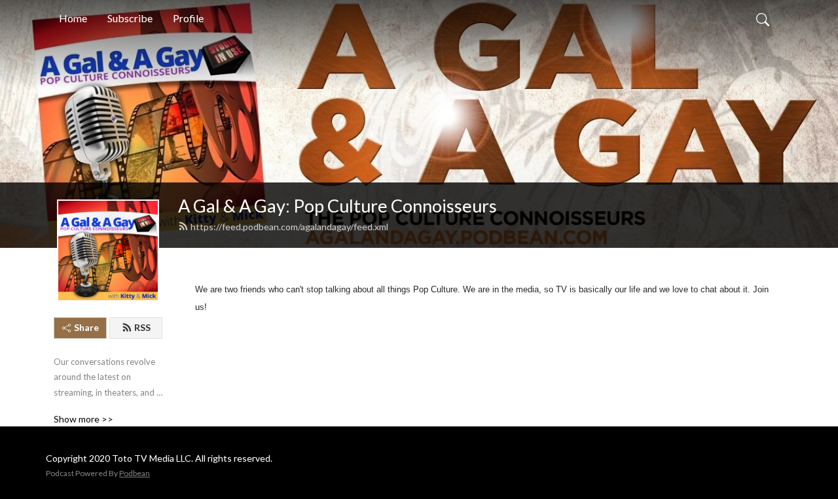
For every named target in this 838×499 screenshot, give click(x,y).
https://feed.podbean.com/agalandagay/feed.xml (289, 226)
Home (73, 18)
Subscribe (130, 18)
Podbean (134, 473)
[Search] (762, 18)
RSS (142, 327)
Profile (188, 18)
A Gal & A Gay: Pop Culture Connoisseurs (337, 205)
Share (86, 327)
